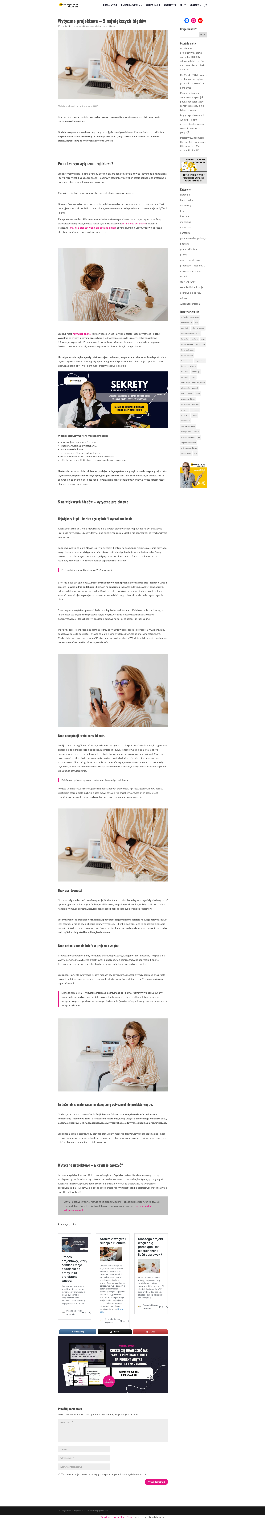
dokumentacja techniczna (190, 333)
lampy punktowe (187, 355)
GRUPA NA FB (153, 5)
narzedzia (184, 377)
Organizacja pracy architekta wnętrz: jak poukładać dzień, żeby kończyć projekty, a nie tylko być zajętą (192, 101)
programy (184, 410)
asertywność (194, 317)
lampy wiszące (200, 361)
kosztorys (194, 339)
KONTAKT (194, 5)
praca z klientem (109, 26)
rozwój (184, 276)
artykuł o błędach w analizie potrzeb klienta (93, 227)
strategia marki (186, 432)
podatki (195, 388)
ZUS (195, 453)
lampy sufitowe (186, 361)
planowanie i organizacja (193, 238)
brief (196, 323)
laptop (183, 366)
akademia (185, 194)
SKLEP (183, 5)
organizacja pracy (198, 383)
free (182, 210)
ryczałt (194, 415)
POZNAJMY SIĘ (110, 5)
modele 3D (185, 372)
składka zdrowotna (188, 426)
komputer (184, 339)
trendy (196, 432)
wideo (183, 298)
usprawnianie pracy (190, 292)
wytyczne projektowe (189, 448)
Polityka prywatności (99, 1510)
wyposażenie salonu (188, 443)
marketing (185, 221)
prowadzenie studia (190, 270)
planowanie (185, 388)
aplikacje (184, 317)
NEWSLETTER (170, 5)
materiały (185, 227)
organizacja (185, 383)
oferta (193, 377)
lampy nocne (200, 344)
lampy (203, 339)
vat (199, 437)
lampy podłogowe (187, 350)
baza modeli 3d (186, 323)
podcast (184, 243)
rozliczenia (185, 415)
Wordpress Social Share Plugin (117, 1516)
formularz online (82, 333)
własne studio (186, 453)
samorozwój (185, 421)
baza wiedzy (95, 26)
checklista (200, 328)
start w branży (187, 281)
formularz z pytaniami (134, 223)
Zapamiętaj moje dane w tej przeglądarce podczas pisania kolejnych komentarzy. (103, 1474)
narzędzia (185, 232)
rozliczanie (195, 410)
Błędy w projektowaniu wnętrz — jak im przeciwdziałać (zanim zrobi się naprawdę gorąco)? (192, 124)
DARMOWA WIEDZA (130, 5)
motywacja (196, 372)
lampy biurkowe (187, 344)
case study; (185, 328)
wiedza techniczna (190, 303)
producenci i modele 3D (192, 265)
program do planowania (189, 404)
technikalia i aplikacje (191, 287)
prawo (183, 254)
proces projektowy (80, 26)
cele (193, 328)
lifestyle (184, 216)
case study (185, 205)
